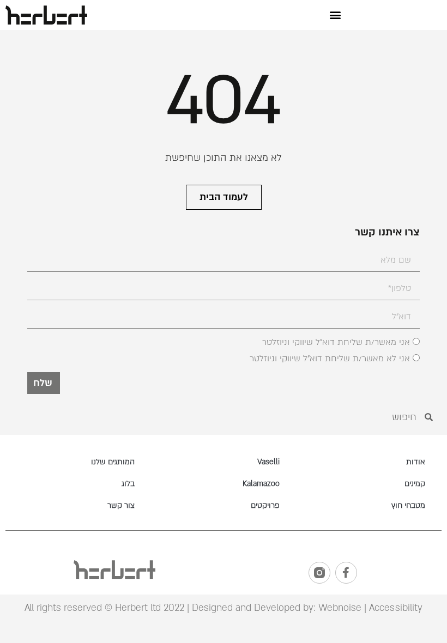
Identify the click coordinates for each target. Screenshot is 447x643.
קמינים (414, 483)
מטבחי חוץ (408, 505)
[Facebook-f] (346, 573)
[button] (336, 15)
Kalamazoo (261, 483)
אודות (415, 462)
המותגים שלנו (113, 462)
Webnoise (338, 608)
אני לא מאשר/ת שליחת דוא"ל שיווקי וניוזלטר (330, 359)
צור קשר (121, 505)
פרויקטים (265, 505)
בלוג (128, 483)
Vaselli (268, 462)
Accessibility (395, 608)
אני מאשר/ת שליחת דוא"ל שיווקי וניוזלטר (336, 343)
